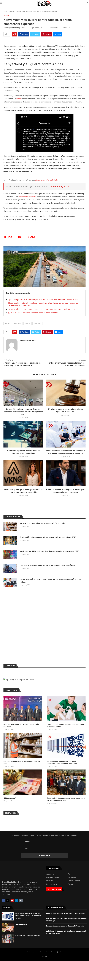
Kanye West (17, 323)
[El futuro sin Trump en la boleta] (8, 938)
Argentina (50, 874)
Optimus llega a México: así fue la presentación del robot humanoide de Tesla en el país (43, 299)
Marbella (49, 881)
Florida (70, 884)
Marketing (37, 323)
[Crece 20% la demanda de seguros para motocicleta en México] (10, 568)
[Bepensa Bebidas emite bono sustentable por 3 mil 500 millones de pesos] (66, 782)
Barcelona (72, 877)
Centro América (74, 881)
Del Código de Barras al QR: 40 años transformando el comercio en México (62, 762)
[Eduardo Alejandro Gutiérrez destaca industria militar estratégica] (23, 434)
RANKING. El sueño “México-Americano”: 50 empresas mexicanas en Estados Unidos (41, 309)
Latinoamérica (51, 884)
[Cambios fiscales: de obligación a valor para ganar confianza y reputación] (66, 473)
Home (44, 957)
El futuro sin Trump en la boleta (27, 935)
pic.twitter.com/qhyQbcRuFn (46, 180)
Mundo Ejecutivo (18, 28)
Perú (70, 874)
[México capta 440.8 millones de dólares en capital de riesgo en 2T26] (10, 554)
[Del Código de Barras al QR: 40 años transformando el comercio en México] (66, 745)
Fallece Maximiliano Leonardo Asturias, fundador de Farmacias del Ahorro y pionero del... (23, 411)
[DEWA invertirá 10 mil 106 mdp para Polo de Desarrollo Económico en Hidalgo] (10, 582)
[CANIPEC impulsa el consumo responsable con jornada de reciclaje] (66, 708)
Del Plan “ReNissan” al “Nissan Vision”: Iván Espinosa (21, 725)
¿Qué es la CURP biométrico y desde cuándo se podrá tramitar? (33, 312)
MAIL (59, 889)
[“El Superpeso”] (22, 782)
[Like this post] (15, 34)
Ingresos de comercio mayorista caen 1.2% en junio (42, 523)
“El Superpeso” (9, 798)
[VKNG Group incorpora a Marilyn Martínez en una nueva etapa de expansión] (23, 473)
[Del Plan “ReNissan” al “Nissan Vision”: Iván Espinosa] (22, 708)
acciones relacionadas (27, 196)
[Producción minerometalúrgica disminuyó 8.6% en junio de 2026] (10, 540)
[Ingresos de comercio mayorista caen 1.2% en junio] (10, 526)
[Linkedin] (16, 900)
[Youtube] (12, 900)
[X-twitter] (7, 900)
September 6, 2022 (59, 186)
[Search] (88, 3)
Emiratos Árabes (52, 877)
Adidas (19, 98)
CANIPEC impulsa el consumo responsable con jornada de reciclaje (65, 725)
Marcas (27, 323)
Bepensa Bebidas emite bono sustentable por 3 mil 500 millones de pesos (66, 799)
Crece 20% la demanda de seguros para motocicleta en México (47, 565)
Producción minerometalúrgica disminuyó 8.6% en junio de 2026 (48, 537)
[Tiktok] (21, 900)
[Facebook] (3, 900)
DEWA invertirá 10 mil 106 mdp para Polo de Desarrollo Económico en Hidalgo (50, 580)
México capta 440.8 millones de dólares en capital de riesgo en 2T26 (49, 551)
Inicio (5, 11)
